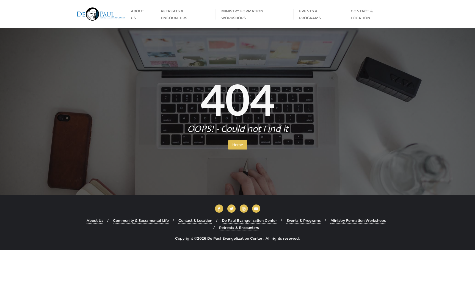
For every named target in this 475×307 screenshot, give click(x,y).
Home (237, 144)
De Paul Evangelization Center (249, 220)
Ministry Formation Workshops (358, 220)
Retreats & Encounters (239, 227)
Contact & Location (195, 220)
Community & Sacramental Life (141, 220)
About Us (95, 220)
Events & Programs (303, 220)
